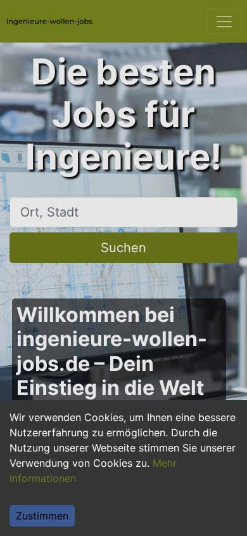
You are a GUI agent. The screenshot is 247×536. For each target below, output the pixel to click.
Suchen (123, 247)
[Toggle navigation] (224, 21)
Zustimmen (42, 515)
